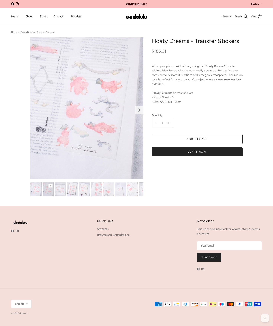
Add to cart (197, 139)
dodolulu (24, 313)
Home (14, 16)
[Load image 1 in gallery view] (86, 108)
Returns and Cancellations (113, 234)
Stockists (75, 16)
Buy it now (197, 151)
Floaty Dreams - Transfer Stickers (37, 32)
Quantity (157, 115)
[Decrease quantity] (155, 123)
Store (43, 16)
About (29, 16)
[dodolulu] (136, 16)
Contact (58, 16)
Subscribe (209, 257)
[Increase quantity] (169, 123)
